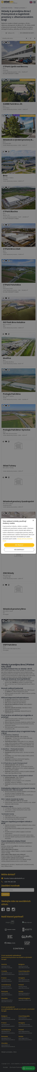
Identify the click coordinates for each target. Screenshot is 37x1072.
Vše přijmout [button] (19, 545)
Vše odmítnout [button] (19, 549)
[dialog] (18, 536)
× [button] (33, 520)
